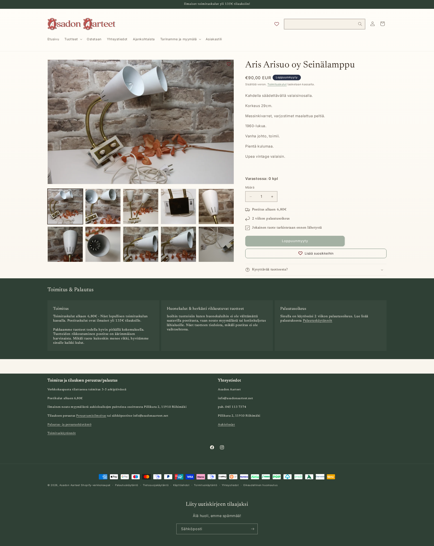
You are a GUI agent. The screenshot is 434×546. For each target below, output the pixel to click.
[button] (73, 39)
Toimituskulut (277, 84)
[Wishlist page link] (276, 24)
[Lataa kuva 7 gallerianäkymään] (103, 244)
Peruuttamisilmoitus (91, 416)
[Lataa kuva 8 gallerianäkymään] (140, 244)
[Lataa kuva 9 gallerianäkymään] (178, 244)
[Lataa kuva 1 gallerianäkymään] (65, 206)
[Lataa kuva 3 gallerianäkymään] (140, 206)
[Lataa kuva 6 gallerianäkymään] (65, 244)
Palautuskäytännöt (317, 321)
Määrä (249, 187)
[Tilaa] (252, 529)
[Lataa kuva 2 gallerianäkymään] (103, 206)
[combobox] (324, 24)
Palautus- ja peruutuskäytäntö (69, 424)
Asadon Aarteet (69, 485)
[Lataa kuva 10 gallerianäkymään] (216, 244)
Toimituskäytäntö (205, 484)
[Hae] (360, 24)
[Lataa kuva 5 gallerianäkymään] (216, 206)
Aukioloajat (226, 424)
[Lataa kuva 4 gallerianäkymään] (178, 206)
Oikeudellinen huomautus (260, 484)
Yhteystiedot (230, 484)
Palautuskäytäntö (126, 484)
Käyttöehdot (181, 484)
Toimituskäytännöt (61, 433)
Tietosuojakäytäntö (156, 484)
